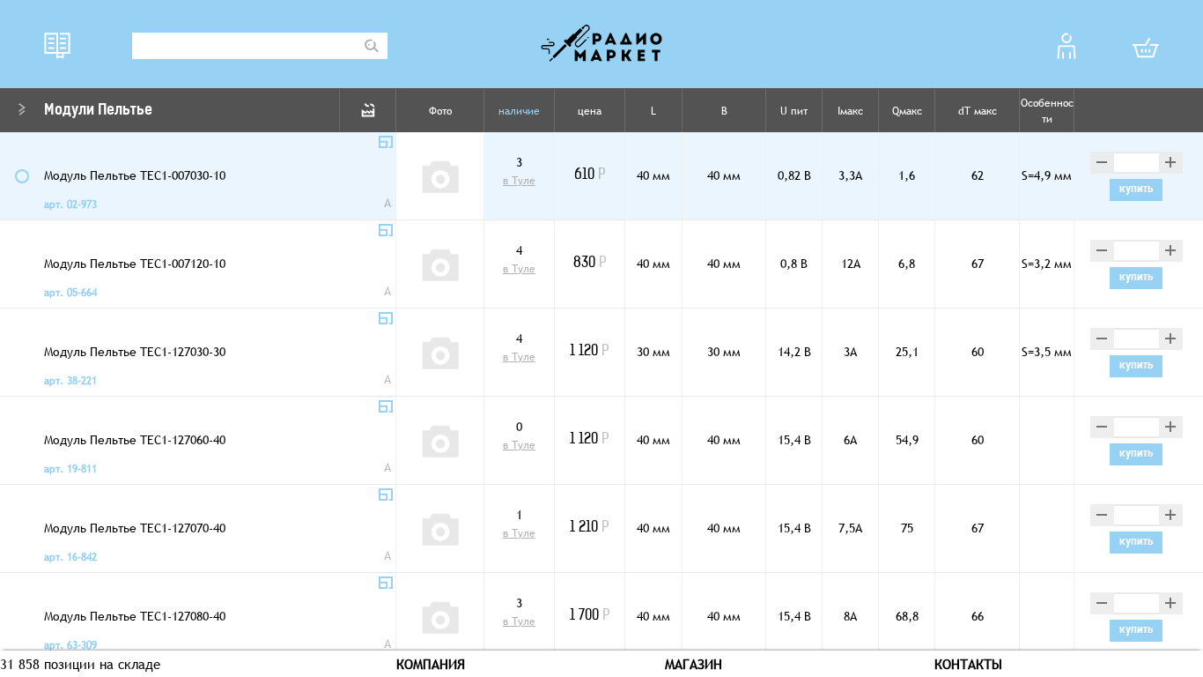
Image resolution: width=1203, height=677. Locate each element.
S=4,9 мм (1047, 175)
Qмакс (907, 111)
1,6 (906, 175)
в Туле (519, 181)
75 (907, 528)
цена (590, 111)
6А (850, 440)
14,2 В (794, 352)
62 (977, 175)
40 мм (653, 175)
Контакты (968, 664)
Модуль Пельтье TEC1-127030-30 (134, 352)
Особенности (1047, 111)
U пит (794, 111)
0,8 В (794, 264)
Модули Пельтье (98, 111)
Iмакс (850, 111)
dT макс (977, 111)
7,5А (850, 528)
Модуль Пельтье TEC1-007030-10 (134, 175)
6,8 (906, 264)
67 (977, 264)
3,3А (850, 175)
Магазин (693, 664)
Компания (430, 664)
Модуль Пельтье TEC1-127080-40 (134, 616)
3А (850, 352)
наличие (519, 111)
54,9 (907, 440)
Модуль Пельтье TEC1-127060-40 (134, 440)
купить (1136, 189)
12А (850, 264)
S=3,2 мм (1047, 264)
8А (850, 616)
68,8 (907, 616)
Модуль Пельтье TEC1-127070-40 (134, 528)
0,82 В (794, 175)
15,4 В (794, 440)
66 (977, 616)
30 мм (653, 352)
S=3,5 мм (1047, 352)
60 (977, 352)
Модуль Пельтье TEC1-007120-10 (134, 264)
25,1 (907, 352)
